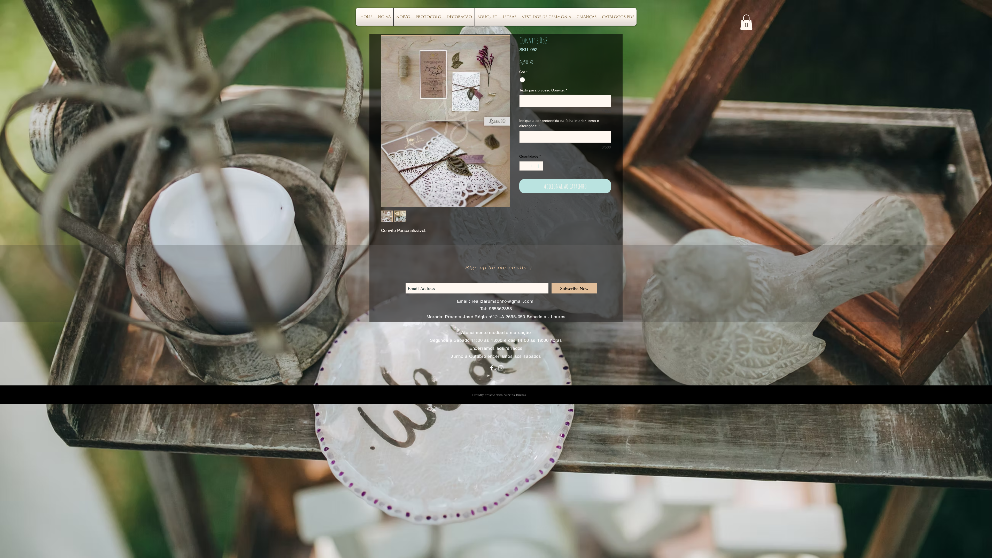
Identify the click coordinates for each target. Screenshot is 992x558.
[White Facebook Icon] (491, 368)
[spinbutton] (531, 166)
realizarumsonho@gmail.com (502, 301)
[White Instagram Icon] (501, 368)
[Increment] (539, 166)
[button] (746, 22)
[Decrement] (523, 166)
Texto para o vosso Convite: (543, 90)
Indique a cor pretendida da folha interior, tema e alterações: (559, 123)
